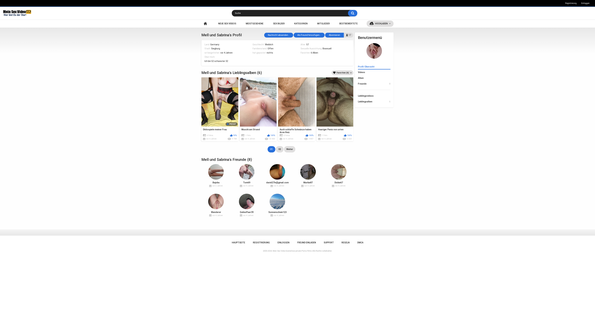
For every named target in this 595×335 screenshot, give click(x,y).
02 (279, 149)
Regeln (346, 242)
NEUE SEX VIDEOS (227, 23)
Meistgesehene (254, 23)
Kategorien (301, 23)
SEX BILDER (279, 23)
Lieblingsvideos (366, 96)
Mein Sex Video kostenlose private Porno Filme (292, 251)
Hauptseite (205, 24)
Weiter (289, 149)
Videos (361, 72)
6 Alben (314, 52)
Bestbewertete (348, 23)
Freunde (374, 84)
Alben (361, 78)
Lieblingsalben (374, 101)
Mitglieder (323, 23)
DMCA (360, 242)
